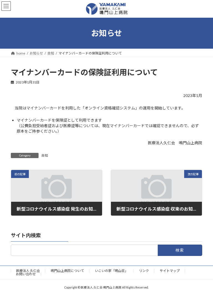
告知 (44, 155)
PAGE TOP (203, 281)
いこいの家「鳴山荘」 (111, 271)
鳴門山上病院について (67, 271)
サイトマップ (170, 271)
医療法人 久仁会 (28, 271)
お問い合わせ (26, 274)
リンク (144, 271)
